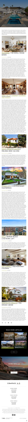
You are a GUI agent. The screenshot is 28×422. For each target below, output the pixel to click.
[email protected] (13, 402)
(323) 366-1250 (14, 398)
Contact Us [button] (14, 372)
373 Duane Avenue (4, 270)
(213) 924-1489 (14, 403)
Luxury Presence (8, 418)
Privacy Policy (24, 418)
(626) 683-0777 (14, 391)
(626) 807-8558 (14, 392)
